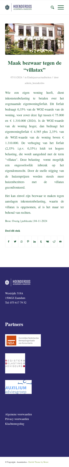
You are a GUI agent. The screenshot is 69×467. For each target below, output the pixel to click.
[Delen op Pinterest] (28, 241)
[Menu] (59, 7)
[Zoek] (50, 7)
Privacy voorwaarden (17, 419)
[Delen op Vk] (47, 241)
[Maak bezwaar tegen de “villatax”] (34, 39)
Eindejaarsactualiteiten (39, 77)
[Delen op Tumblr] (41, 241)
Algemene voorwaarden (18, 414)
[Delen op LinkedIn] (34, 241)
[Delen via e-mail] (60, 241)
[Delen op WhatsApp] (21, 241)
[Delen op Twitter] (15, 241)
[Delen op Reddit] (54, 241)
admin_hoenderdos (34, 83)
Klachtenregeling (14, 423)
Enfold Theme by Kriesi (38, 462)
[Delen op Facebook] (8, 241)
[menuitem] (50, 7)
